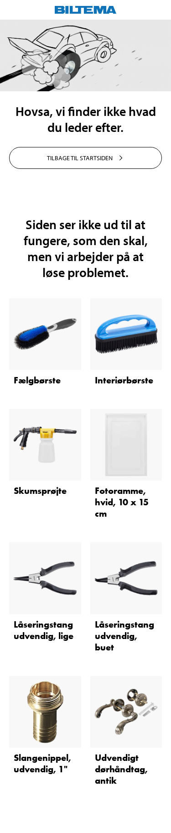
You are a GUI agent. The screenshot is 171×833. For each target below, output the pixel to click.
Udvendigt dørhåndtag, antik (121, 769)
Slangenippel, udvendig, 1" (42, 763)
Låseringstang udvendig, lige (43, 630)
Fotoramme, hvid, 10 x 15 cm (122, 502)
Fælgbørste (37, 380)
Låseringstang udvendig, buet (124, 635)
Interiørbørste (124, 380)
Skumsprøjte (40, 491)
